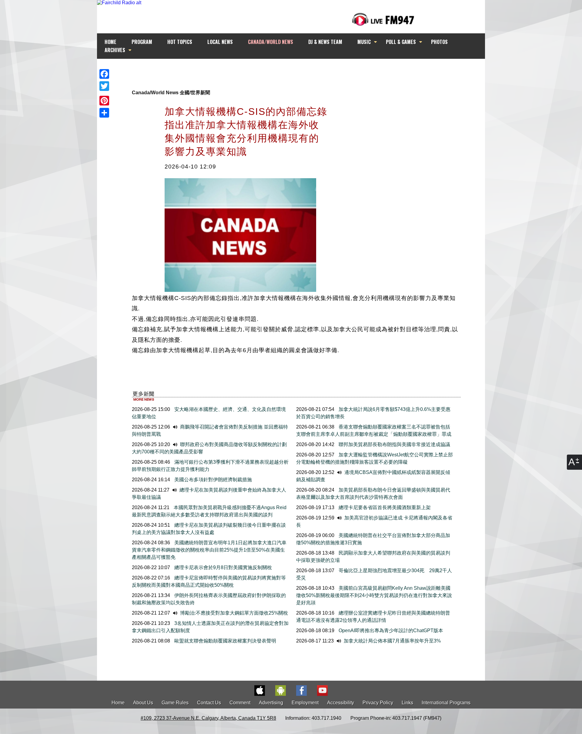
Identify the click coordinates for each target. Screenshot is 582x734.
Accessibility (340, 702)
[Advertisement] (296, 70)
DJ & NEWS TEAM (325, 41)
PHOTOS (439, 41)
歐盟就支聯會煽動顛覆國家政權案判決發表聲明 (224, 640)
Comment (239, 702)
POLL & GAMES (401, 41)
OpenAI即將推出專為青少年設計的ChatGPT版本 (390, 630)
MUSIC (364, 41)
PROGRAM (142, 41)
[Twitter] (104, 86)
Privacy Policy (378, 702)
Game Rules (175, 702)
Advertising (271, 702)
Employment (305, 702)
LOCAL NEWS (220, 41)
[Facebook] (104, 74)
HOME (110, 41)
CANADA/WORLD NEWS (270, 41)
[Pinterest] (104, 101)
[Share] (104, 113)
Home (118, 702)
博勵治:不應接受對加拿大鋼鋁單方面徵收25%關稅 (233, 613)
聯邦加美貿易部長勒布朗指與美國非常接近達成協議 (393, 444)
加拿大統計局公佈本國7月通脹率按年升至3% (392, 640)
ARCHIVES (115, 50)
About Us (143, 702)
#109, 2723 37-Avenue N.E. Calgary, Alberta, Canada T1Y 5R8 (208, 718)
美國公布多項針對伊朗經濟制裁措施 (212, 479)
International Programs (446, 702)
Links (407, 702)
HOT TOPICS (179, 41)
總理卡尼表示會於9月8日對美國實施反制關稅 (222, 567)
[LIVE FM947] (383, 19)
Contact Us (209, 702)
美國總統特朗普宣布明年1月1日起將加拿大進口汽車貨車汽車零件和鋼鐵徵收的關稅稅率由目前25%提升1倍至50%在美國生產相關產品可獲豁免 (209, 550)
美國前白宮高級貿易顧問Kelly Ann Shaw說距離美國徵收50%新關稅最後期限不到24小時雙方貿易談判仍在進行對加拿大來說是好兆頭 (374, 595)
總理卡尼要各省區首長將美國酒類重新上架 (384, 507)
